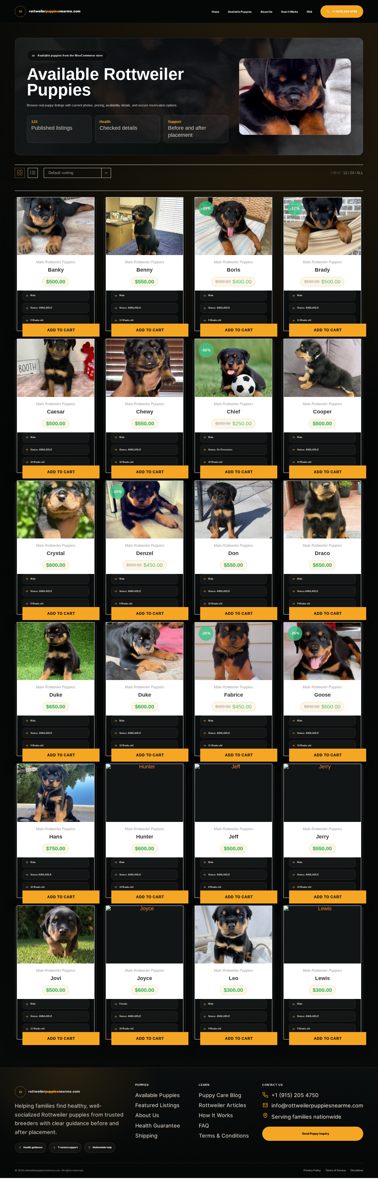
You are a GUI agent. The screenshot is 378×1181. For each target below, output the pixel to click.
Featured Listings (157, 1105)
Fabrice (233, 695)
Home (215, 11)
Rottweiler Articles (222, 1105)
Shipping (146, 1136)
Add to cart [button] (61, 330)
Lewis (322, 978)
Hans (55, 837)
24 (352, 173)
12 (345, 173)
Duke (55, 695)
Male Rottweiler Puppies (55, 262)
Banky (56, 270)
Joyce (144, 978)
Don (233, 553)
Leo (233, 978)
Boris (233, 270)
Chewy (144, 412)
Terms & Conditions (224, 1136)
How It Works (289, 11)
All (360, 173)
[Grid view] (20, 173)
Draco (322, 553)
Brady (322, 270)
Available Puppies (240, 11)
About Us (266, 11)
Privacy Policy (312, 1170)
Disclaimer (357, 1170)
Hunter (144, 837)
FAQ (309, 11)
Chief (233, 412)
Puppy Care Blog (220, 1095)
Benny (144, 270)
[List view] (33, 173)
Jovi (55, 978)
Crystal (56, 553)
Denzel (144, 553)
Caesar (56, 412)
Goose (322, 695)
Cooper (322, 412)
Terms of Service (335, 1170)
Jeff (233, 837)
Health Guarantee (157, 1125)
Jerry (322, 837)
